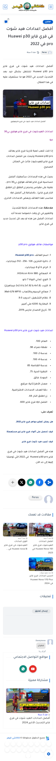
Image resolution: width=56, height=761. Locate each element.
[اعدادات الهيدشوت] (37, 744)
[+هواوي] (19, 744)
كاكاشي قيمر (13, 738)
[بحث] (5, 7)
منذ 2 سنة (43, 715)
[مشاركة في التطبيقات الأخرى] (12, 482)
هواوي (48, 22)
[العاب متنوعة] (28, 756)
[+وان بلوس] (31, 750)
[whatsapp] (23, 669)
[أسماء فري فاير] (25, 750)
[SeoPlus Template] (47, 738)
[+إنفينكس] (43, 750)
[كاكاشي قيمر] (28, 6)
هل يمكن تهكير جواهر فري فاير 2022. (34, 422)
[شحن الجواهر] (19, 750)
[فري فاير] (49, 744)
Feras (44, 53)
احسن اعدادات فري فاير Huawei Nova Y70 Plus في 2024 (41, 580)
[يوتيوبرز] (7, 750)
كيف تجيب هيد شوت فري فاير (37, 442)
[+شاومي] (25, 744)
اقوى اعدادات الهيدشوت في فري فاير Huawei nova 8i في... (15, 545)
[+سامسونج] (31, 744)
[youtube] (33, 669)
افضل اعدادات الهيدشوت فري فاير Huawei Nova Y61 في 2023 (42, 547)
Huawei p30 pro (24, 255)
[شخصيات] (13, 750)
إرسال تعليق (41, 611)
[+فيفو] (37, 750)
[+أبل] (7, 744)
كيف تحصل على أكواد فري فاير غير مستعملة (30, 432)
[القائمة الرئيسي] (51, 7)
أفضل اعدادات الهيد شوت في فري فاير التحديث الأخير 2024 (29, 720)
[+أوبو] (13, 744)
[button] (39, 482)
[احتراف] (43, 744)
